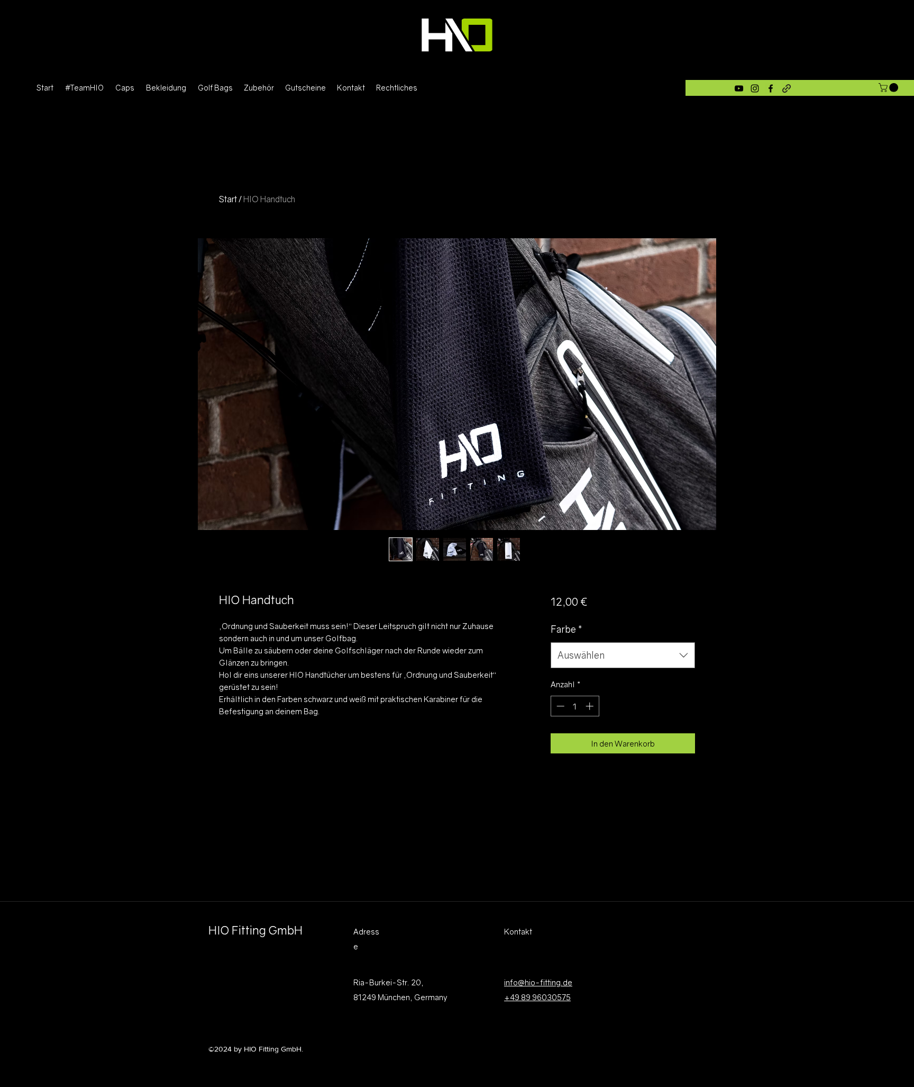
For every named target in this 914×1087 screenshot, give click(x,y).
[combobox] (623, 655)
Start (228, 199)
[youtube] (739, 88)
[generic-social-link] (786, 88)
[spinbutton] (574, 706)
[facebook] (770, 88)
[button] (889, 87)
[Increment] (590, 706)
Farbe (566, 629)
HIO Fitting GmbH (255, 930)
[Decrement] (559, 706)
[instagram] (755, 88)
